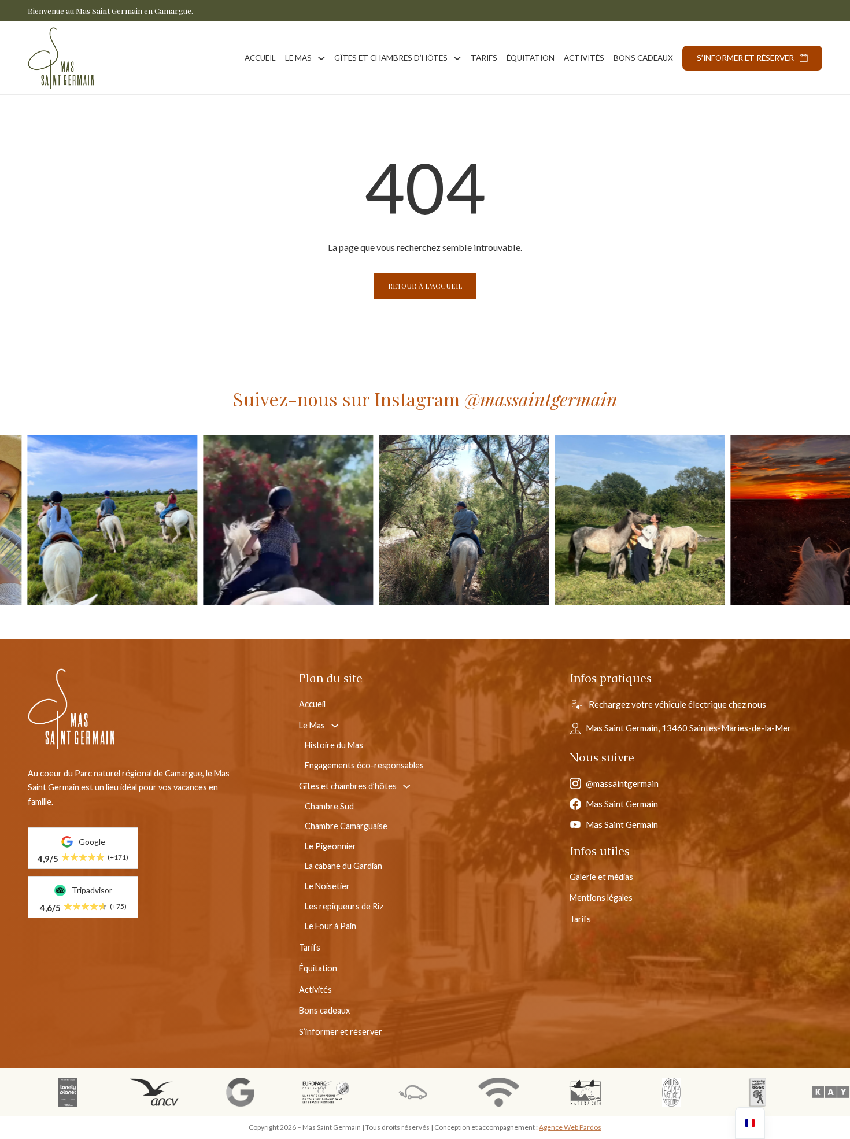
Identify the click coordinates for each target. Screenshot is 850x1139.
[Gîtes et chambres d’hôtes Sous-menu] (457, 58)
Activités (584, 57)
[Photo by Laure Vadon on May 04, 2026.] (487, 520)
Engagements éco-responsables (364, 765)
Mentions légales (601, 898)
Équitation (531, 57)
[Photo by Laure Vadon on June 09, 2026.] (312, 520)
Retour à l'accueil (425, 285)
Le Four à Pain (330, 926)
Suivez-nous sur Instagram (425, 398)
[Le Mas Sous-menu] (321, 58)
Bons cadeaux (643, 57)
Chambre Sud (329, 806)
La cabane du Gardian (343, 866)
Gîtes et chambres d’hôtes (391, 57)
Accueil (260, 57)
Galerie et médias (601, 877)
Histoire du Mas (334, 745)
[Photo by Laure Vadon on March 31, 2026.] (663, 520)
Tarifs (484, 57)
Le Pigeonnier (330, 846)
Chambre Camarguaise (346, 826)
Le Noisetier (327, 886)
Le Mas (298, 57)
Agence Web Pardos (570, 1127)
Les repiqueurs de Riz (344, 906)
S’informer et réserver (745, 57)
